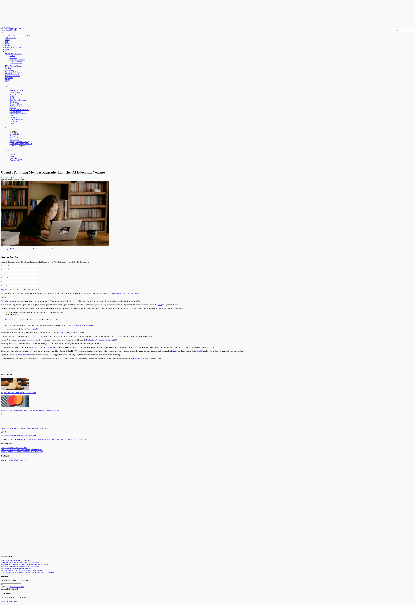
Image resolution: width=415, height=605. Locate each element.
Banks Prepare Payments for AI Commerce (15, 561)
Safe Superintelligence (105, 340)
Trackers (12, 56)
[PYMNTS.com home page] (11, 28)
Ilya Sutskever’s (91, 340)
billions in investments (23, 355)
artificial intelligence (44, 439)
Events (7, 80)
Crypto (7, 49)
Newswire (4, 30)
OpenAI (67, 439)
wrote (160, 305)
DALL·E (174, 351)
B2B (6, 42)
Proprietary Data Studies (17, 60)
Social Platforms (15, 112)
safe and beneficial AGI (140, 358)
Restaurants (13, 121)
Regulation (9, 78)
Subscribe (13, 156)
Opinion (12, 136)
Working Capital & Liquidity (19, 142)
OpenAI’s (9, 249)
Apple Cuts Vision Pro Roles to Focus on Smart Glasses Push (22, 452)
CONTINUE (5, 587)
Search (28, 36)
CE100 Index (14, 140)
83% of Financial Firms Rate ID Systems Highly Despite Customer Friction (26, 564)
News (62, 439)
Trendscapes (13, 58)
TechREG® (14, 117)
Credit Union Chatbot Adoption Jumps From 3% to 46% (20, 562)
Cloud (12, 98)
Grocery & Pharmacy (17, 104)
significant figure (66, 332)
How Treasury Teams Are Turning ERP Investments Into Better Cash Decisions (28, 572)
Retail (7, 44)
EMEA (12, 123)
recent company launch (32, 340)
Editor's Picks (14, 134)
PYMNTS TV (10, 38)
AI (6, 51)
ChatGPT (200, 351)
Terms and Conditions (133, 293)
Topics (6, 86)
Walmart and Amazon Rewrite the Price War (16, 568)
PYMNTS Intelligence (13, 54)
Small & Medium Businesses (19, 110)
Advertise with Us (16, 160)
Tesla (33, 336)
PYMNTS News (77, 439)
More (7, 82)
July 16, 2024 (33, 329)
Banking (12, 96)
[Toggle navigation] (2, 32)
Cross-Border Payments (18, 100)
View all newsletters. (17, 587)
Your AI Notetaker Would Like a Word (14, 448)
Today (7, 40)
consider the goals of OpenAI (42, 347)
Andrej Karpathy (6, 301)
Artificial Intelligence (17, 90)
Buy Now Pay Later (16, 94)
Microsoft (46, 355)
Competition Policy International (21, 144)
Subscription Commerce (18, 114)
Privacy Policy (118, 293)
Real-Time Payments (17, 119)
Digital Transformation (13, 47)
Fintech (7, 46)
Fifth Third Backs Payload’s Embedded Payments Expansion (21, 450)
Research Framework (16, 63)
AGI (11, 439)
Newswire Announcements (19, 138)
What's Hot (87, 439)
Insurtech (13, 108)
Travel (12, 116)
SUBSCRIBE (13, 30)
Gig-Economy (14, 102)
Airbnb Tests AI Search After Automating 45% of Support (20, 566)
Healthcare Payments (17, 106)
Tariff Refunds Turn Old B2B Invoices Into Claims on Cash (21, 570)
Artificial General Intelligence (27, 439)
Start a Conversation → (9, 601)
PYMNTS (6, 177)
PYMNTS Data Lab (16, 62)
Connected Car (15, 92)
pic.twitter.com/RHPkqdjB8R (83, 325)
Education (55, 439)
